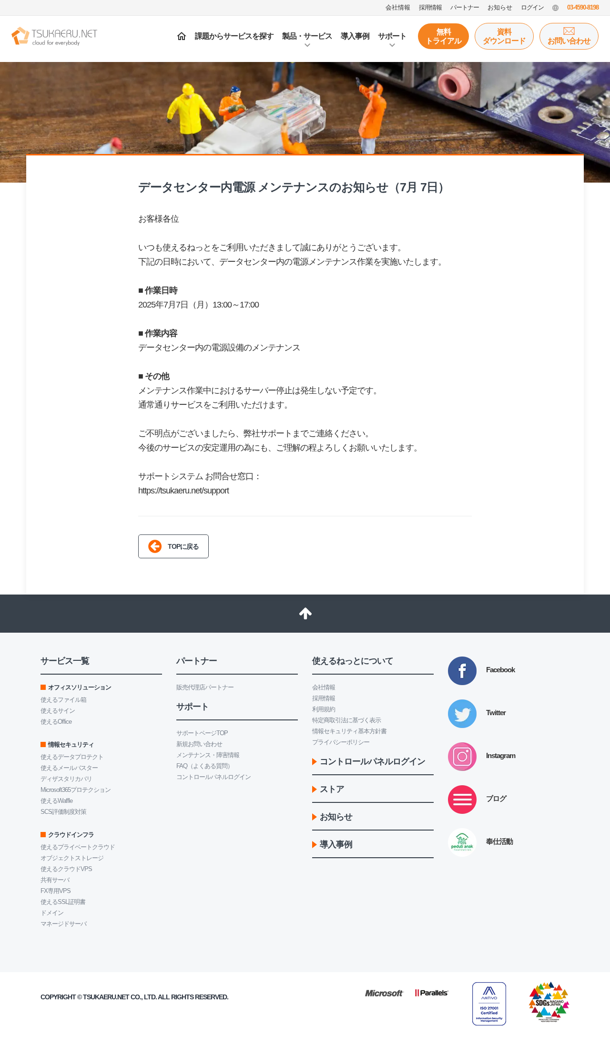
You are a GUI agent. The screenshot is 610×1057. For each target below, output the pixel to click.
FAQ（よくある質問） (204, 766)
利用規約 (323, 709)
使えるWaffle (56, 801)
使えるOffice (56, 721)
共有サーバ (55, 880)
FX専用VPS (56, 891)
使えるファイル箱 (63, 700)
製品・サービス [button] (307, 36)
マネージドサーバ (63, 924)
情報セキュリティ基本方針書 (349, 731)
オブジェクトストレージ (72, 858)
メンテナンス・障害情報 (207, 755)
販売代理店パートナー (205, 687)
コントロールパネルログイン (213, 777)
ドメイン (52, 913)
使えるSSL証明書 (63, 902)
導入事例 (355, 36)
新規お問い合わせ (199, 744)
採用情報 (323, 698)
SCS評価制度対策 (63, 812)
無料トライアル (443, 36)
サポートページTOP (202, 733)
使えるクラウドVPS (66, 869)
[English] (555, 7)
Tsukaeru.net (106, 997)
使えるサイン (58, 711)
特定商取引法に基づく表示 (346, 720)
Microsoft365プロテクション (76, 790)
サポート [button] (392, 36)
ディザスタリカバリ (66, 779)
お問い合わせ (569, 41)
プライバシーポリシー (340, 742)
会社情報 (323, 687)
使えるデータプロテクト (72, 757)
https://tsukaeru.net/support (183, 490)
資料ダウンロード (504, 36)
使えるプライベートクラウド (78, 847)
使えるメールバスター (69, 768)
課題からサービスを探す (234, 36)
